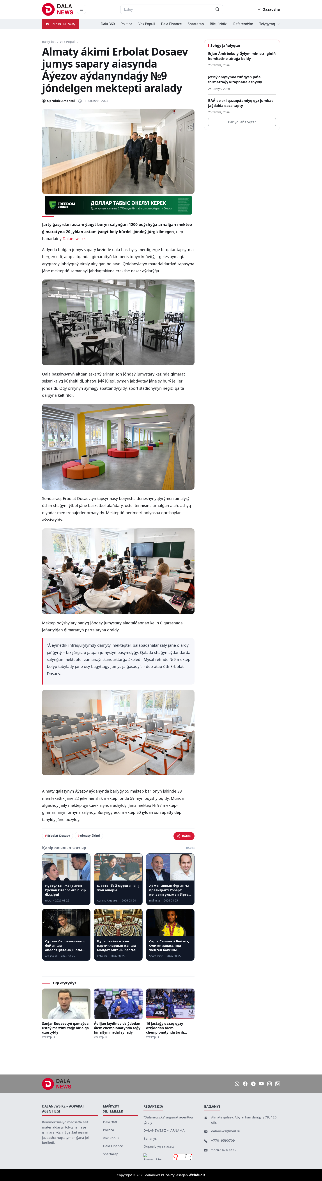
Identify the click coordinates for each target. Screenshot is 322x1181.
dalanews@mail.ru (225, 1131)
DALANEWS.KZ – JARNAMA (164, 1130)
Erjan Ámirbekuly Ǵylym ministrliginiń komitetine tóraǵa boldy (242, 56)
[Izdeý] (217, 9)
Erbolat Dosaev (58, 835)
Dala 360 (108, 23)
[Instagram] (269, 1084)
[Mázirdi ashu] (81, 9)
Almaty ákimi (90, 835)
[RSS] (277, 1084)
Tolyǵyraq (267, 23)
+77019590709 (223, 1140)
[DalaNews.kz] (56, 1084)
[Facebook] (245, 1084)
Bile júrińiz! (218, 23)
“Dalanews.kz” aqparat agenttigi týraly (168, 1120)
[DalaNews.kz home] (57, 9)
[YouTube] (261, 1084)
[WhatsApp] (237, 1084)
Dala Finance (171, 23)
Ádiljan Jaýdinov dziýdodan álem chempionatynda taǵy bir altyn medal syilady (117, 1027)
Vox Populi (146, 23)
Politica (126, 23)
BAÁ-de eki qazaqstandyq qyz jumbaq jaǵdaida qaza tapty (241, 103)
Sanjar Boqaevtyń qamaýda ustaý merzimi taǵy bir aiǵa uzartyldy (65, 1027)
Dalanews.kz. (75, 238)
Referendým (243, 23)
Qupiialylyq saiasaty (159, 1146)
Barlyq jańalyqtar (242, 122)
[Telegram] (253, 1084)
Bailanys (150, 1138)
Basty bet (49, 42)
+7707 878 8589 (224, 1149)
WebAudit (197, 1175)
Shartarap (196, 23)
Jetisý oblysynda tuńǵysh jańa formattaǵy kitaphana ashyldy (235, 79)
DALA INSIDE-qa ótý (63, 24)
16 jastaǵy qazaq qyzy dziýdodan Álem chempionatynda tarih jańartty (165, 1027)
